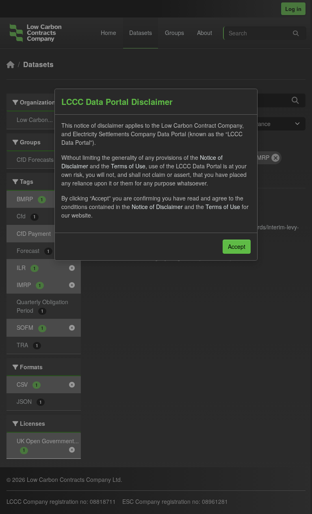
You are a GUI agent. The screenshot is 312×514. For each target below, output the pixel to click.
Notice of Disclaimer (157, 207)
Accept (236, 246)
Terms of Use (128, 166)
